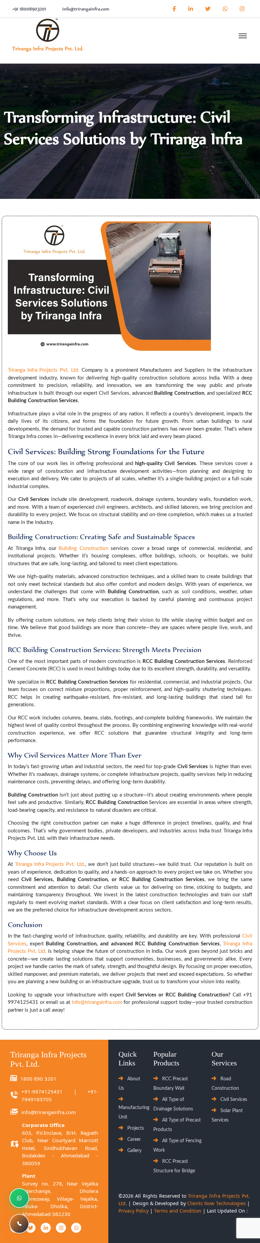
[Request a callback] (19, 1224)
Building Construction (83, 548)
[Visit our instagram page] (241, 9)
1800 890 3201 (38, 1078)
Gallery (134, 1150)
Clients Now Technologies (216, 1203)
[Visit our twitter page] (208, 9)
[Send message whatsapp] (76, 1228)
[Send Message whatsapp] (225, 9)
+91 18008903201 (29, 8)
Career (134, 1139)
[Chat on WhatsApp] (19, 1198)
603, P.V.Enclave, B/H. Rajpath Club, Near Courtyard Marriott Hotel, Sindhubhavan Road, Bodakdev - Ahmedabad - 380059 (60, 1148)
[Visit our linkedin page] (190, 9)
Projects (135, 1128)
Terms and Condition (177, 1210)
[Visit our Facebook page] (174, 9)
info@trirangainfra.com (85, 8)
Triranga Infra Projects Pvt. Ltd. (43, 370)
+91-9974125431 (42, 1091)
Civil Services (233, 1099)
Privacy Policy (133, 1210)
